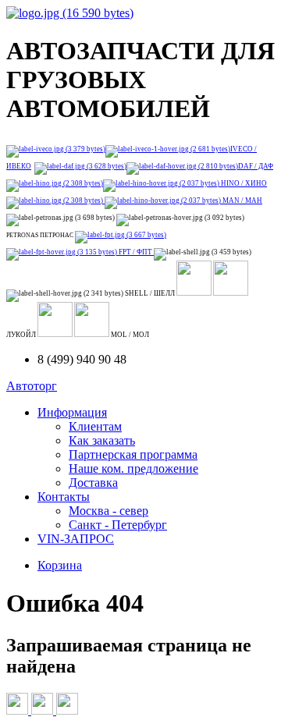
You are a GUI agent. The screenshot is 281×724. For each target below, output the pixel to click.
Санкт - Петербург (118, 524)
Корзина (59, 565)
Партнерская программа (133, 454)
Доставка (93, 482)
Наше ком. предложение (133, 468)
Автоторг (31, 385)
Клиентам (95, 426)
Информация (72, 412)
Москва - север (108, 510)
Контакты (63, 496)
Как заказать (102, 440)
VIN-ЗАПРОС (75, 538)
